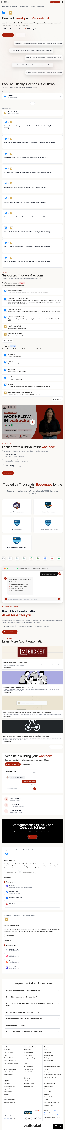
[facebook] (29, 1118)
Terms (45, 1113)
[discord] (39, 1118)
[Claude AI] (8, 1118)
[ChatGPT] (5, 1118)
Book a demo (26, 764)
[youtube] (35, 1118)
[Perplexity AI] (11, 1118)
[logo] (6, 2)
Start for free (32, 836)
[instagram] (25, 1118)
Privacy (56, 1111)
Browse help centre (11, 764)
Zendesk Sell (24, 6)
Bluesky (14, 6)
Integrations (5, 6)
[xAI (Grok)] (14, 1118)
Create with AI (8, 632)
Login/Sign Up (55, 2)
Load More (6, 340)
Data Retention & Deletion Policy (52, 1115)
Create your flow (8, 35)
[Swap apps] (32, 103)
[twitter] (32, 1118)
